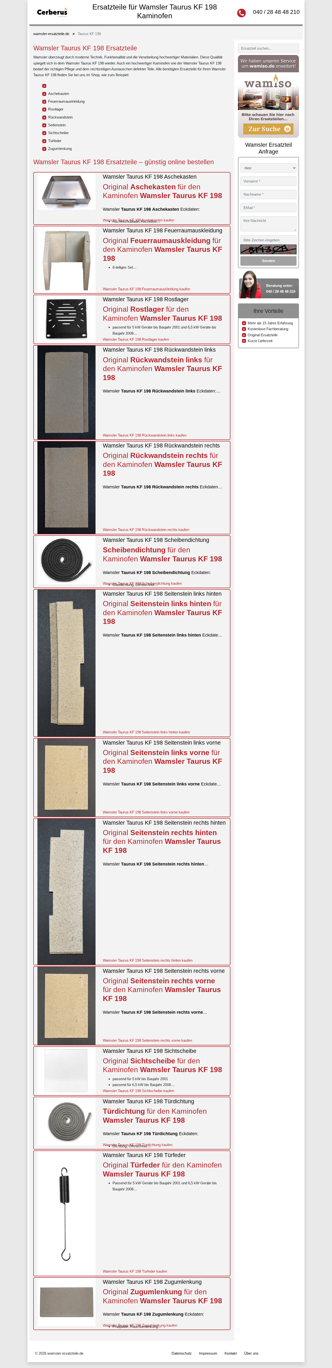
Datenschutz (182, 1353)
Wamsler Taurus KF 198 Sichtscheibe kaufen (138, 1091)
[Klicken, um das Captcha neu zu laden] (268, 249)
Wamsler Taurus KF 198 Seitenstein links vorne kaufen (146, 812)
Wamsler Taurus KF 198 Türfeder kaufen (135, 1271)
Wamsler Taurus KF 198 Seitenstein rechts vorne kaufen (147, 1040)
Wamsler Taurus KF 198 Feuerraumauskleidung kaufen (146, 289)
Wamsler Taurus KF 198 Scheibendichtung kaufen (142, 583)
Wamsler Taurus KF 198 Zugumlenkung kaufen (140, 1325)
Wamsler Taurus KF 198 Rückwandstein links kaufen (144, 435)
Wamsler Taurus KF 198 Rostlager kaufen (136, 339)
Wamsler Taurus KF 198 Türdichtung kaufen (137, 1145)
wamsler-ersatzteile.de (51, 34)
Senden (268, 261)
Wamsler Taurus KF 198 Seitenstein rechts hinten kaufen (147, 960)
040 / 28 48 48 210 (276, 12)
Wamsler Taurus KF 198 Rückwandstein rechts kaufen (146, 530)
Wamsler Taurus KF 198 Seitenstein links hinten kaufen (146, 732)
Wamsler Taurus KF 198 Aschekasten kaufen (138, 220)
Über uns (251, 1353)
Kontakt (231, 1353)
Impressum (208, 1353)
